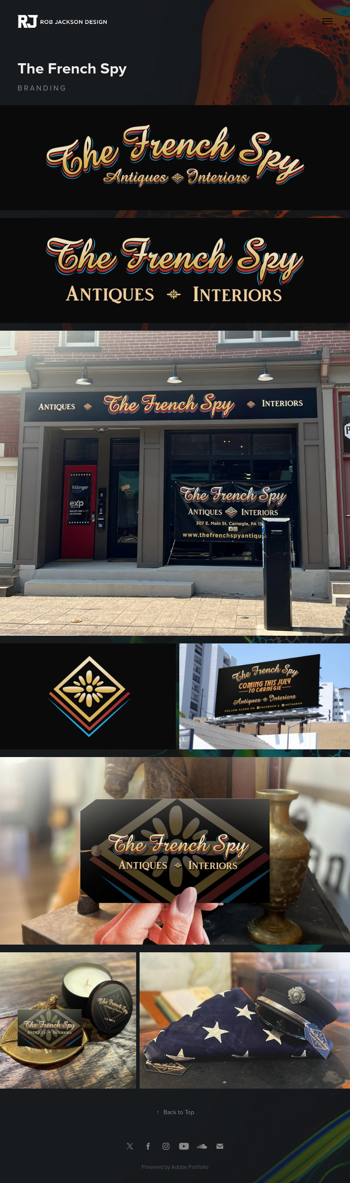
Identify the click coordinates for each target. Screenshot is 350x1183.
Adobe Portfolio (189, 1167)
